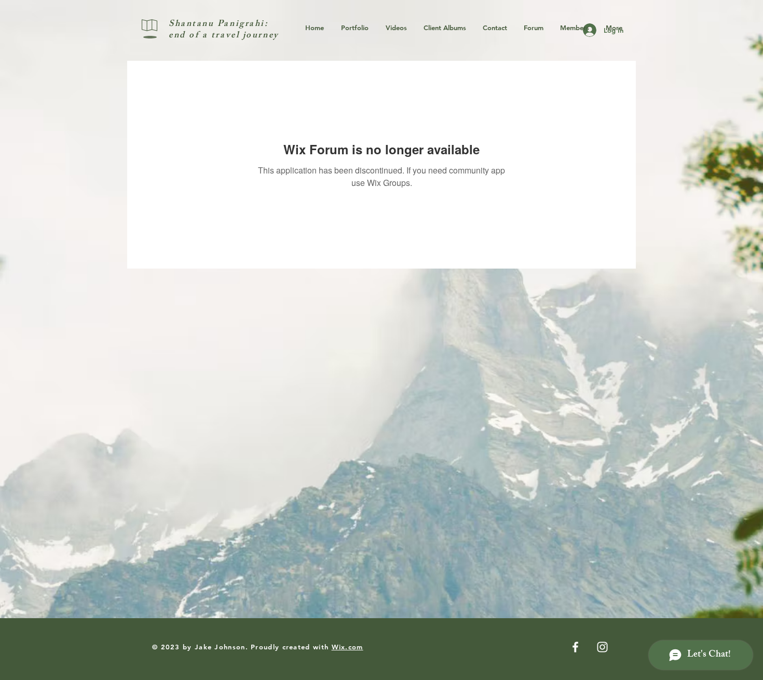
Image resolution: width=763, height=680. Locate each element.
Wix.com (347, 647)
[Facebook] (575, 647)
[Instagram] (602, 647)
